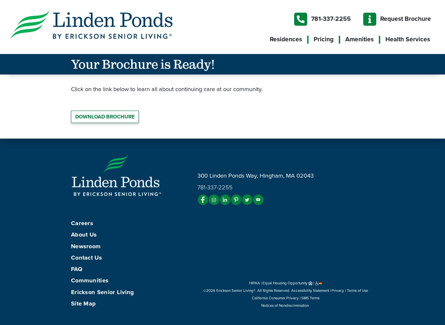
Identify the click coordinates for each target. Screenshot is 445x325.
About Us (84, 234)
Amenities (359, 39)
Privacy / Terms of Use (350, 290)
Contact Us (86, 257)
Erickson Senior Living (102, 292)
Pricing (324, 39)
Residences (286, 39)
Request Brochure (405, 18)
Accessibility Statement (310, 290)
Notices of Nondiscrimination (285, 305)
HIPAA (254, 283)
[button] (104, 24)
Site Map (83, 303)
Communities (89, 280)
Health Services (407, 39)
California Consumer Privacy (275, 298)
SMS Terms (310, 298)
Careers (82, 223)
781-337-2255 (331, 18)
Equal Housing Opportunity (286, 283)
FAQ (76, 269)
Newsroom (86, 246)
